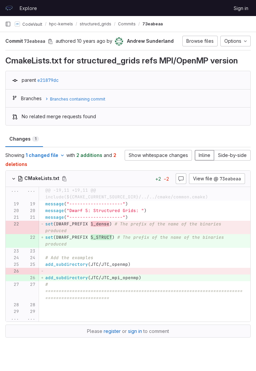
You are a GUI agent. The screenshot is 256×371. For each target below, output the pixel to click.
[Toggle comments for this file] (181, 178)
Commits (127, 23)
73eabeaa (152, 23)
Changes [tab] (22, 139)
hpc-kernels (61, 23)
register (112, 331)
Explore (28, 8)
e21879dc (48, 80)
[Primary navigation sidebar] (8, 24)
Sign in (241, 8)
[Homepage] (9, 8)
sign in (135, 331)
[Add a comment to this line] (6, 204)
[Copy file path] (64, 179)
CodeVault (31, 23)
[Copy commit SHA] (50, 41)
